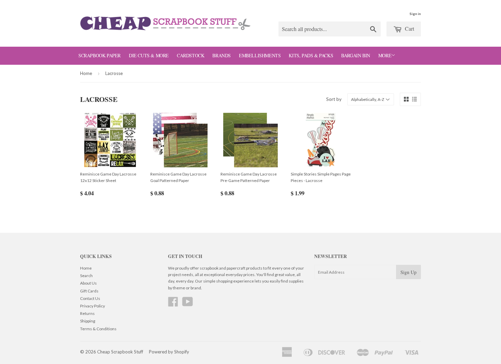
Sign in (415, 14)
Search (86, 275)
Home (86, 73)
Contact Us (90, 298)
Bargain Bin (355, 55)
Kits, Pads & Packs (311, 55)
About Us (88, 283)
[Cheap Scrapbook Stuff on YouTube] (187, 304)
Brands (221, 55)
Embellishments (259, 55)
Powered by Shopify (169, 351)
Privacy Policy (92, 305)
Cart (409, 28)
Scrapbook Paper (99, 55)
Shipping (87, 320)
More (384, 55)
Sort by (333, 99)
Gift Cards (89, 290)
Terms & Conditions (98, 328)
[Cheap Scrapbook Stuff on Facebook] (173, 304)
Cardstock (190, 55)
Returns (87, 313)
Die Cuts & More (149, 55)
